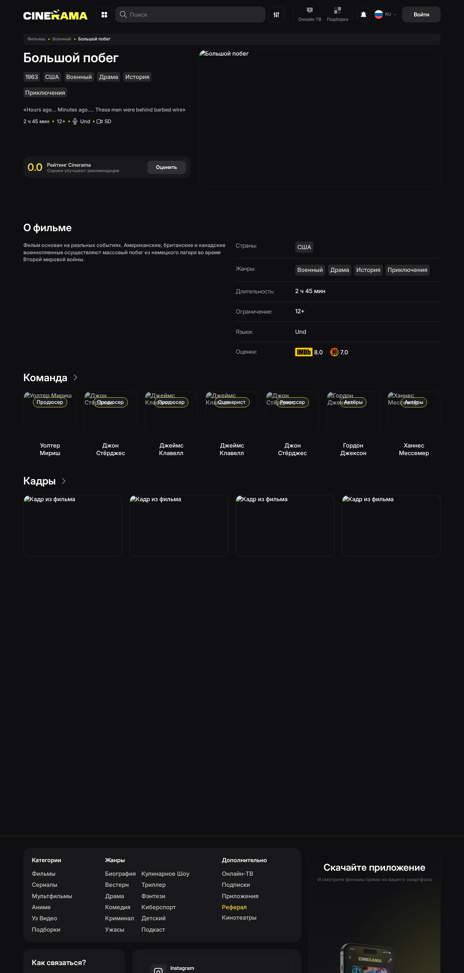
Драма (108, 76)
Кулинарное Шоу (165, 873)
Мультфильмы (52, 895)
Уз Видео (44, 918)
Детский (153, 918)
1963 (31, 76)
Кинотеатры (239, 917)
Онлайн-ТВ (237, 873)
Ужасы (114, 929)
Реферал (234, 907)
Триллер (153, 884)
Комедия (117, 907)
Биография (120, 873)
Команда (45, 377)
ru (388, 14)
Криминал (119, 918)
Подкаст (153, 929)
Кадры (39, 481)
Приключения (45, 92)
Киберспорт (158, 907)
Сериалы (44, 884)
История (137, 76)
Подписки (236, 884)
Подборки (337, 19)
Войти (421, 14)
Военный (61, 38)
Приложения (240, 895)
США (52, 76)
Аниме (41, 907)
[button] (73, 526)
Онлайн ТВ (309, 19)
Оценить (166, 167)
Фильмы (36, 38)
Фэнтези (153, 895)
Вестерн (117, 884)
